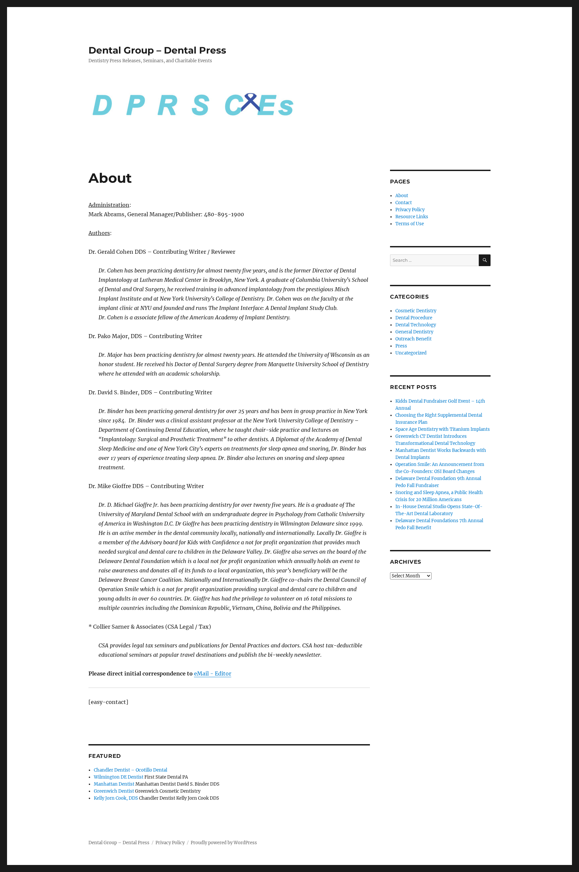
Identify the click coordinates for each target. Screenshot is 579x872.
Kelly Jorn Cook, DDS (116, 798)
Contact (403, 203)
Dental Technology (415, 325)
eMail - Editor (212, 673)
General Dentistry (414, 332)
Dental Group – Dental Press (157, 50)
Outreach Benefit (413, 339)
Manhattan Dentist (114, 784)
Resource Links (411, 217)
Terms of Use (409, 224)
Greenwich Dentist (114, 791)
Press (401, 346)
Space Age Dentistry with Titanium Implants (442, 429)
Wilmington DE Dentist (118, 777)
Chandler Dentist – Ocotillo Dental (130, 770)
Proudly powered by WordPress (224, 843)
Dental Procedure (413, 318)
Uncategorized (411, 353)
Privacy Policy (410, 210)
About (401, 196)
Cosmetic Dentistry (415, 311)
